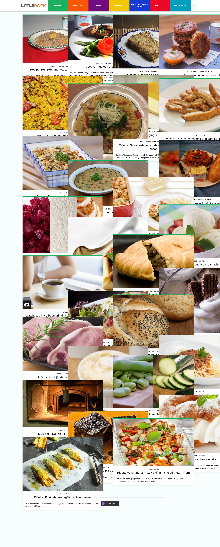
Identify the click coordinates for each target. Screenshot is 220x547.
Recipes (65, 224)
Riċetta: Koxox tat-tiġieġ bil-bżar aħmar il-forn (150, 531)
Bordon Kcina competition (65, 66)
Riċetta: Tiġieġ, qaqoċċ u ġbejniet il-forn (63, 384)
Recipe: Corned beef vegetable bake (63, 455)
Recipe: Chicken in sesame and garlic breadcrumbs (63, 307)
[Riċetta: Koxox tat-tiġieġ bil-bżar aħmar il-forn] (150, 498)
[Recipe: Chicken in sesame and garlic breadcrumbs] (63, 274)
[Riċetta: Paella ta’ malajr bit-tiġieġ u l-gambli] (150, 201)
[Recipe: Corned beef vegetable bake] (63, 426)
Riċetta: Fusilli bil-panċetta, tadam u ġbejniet (150, 340)
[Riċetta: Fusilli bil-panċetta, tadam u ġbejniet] (150, 293)
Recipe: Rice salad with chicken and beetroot (63, 537)
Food (52, 66)
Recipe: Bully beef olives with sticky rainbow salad (149, 451)
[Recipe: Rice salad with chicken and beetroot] (63, 503)
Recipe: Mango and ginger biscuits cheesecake (63, 228)
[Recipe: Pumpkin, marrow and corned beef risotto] (63, 39)
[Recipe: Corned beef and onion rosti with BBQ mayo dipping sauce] (150, 118)
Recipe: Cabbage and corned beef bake (63, 148)
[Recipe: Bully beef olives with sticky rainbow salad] (150, 417)
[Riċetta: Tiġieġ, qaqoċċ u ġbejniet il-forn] (63, 351)
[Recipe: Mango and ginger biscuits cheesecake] (63, 195)
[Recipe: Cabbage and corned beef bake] (63, 116)
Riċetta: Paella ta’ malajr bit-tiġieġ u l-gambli (150, 233)
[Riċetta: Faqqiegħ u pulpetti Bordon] (150, 37)
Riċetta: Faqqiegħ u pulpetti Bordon (149, 66)
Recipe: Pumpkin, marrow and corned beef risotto (63, 69)
